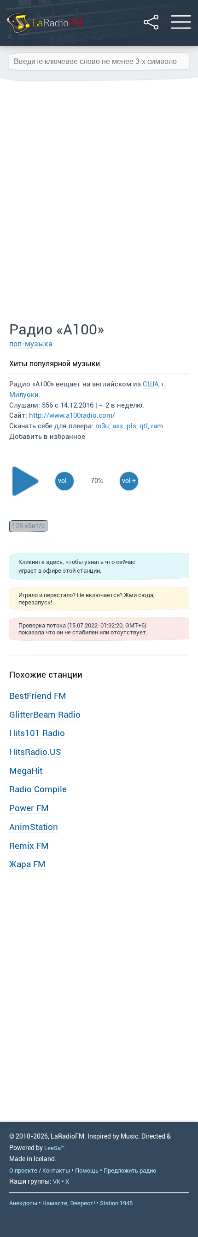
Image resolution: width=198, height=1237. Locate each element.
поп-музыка (30, 343)
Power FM (29, 808)
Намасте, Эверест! (68, 1203)
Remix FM (29, 845)
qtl (144, 426)
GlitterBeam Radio (45, 714)
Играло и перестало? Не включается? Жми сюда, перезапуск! (86, 598)
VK (56, 1181)
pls (131, 426)
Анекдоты (23, 1203)
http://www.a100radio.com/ (72, 415)
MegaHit (25, 770)
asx (117, 426)
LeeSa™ (54, 1148)
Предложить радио (130, 1170)
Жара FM (27, 864)
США (150, 384)
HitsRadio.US (35, 752)
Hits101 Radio (37, 733)
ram (157, 426)
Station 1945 (116, 1203)
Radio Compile (38, 789)
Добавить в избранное (47, 436)
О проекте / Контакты (39, 1170)
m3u (102, 426)
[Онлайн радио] (44, 34)
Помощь (87, 1170)
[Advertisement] (99, 201)
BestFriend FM (37, 695)
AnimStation (33, 827)
